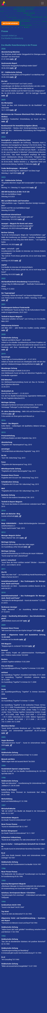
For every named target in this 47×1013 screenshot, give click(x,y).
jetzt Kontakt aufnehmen (10, 23)
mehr (12, 59)
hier (10, 414)
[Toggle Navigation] (42, 3)
